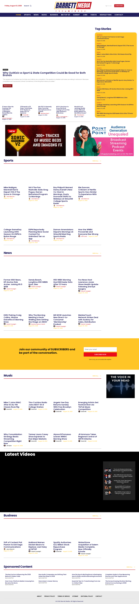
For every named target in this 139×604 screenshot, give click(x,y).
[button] (28, 6)
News (98, 87)
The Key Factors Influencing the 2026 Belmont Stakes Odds (18, 575)
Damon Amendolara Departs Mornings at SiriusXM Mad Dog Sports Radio (63, 233)
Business (99, 35)
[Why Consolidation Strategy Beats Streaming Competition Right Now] (15, 422)
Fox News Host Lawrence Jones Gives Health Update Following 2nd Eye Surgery (88, 284)
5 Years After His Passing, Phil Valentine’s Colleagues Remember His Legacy (8, 111)
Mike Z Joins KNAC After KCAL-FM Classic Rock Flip (114, 54)
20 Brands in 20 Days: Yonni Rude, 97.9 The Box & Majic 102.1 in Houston (26, 110)
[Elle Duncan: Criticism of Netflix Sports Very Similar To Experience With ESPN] (89, 175)
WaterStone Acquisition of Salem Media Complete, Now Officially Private (88, 547)
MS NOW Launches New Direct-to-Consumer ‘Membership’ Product (62, 320)
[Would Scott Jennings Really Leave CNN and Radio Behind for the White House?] (82, 98)
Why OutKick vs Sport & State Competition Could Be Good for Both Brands (44, 74)
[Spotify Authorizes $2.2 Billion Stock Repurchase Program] (64, 530)
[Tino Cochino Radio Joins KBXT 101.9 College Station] (40, 390)
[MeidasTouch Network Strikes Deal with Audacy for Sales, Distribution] (89, 303)
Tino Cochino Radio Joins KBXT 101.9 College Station (38, 404)
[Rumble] (81, 11)
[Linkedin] (65, 11)
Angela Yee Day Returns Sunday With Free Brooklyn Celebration (62, 406)
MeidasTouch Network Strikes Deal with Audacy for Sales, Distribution (88, 318)
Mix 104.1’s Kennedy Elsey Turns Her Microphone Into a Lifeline (45, 109)
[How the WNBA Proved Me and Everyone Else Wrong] (89, 218)
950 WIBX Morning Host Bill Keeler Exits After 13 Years (115, 113)
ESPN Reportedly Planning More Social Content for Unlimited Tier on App (39, 234)
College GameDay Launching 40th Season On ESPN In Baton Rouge (115, 105)
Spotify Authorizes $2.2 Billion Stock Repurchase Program (62, 546)
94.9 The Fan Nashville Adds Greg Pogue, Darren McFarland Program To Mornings (113, 62)
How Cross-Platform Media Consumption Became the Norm (19, 582)
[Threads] (78, 11)
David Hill (25, 115)
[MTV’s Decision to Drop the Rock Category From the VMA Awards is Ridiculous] (64, 98)
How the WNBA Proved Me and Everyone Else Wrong (88, 231)
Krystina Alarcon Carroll (38, 324)
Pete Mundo (80, 115)
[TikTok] (72, 11)
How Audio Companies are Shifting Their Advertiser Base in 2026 (52, 575)
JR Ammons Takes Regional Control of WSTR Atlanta (87, 436)
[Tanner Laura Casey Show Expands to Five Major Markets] (40, 422)
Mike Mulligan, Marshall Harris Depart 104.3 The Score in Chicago (115, 46)
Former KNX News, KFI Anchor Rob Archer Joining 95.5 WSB (115, 90)
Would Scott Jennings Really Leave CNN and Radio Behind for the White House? (80, 110)
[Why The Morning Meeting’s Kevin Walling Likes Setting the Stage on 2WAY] (40, 303)
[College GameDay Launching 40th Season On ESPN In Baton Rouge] (15, 218)
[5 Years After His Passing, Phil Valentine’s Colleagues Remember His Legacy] (10, 98)
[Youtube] (69, 11)
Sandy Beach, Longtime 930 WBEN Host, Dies (112, 98)
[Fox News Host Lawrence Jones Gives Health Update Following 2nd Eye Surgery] (89, 268)
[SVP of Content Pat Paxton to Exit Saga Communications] (15, 530)
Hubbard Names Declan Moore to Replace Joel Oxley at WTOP (38, 546)
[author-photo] (3, 116)
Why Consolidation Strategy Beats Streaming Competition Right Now (13, 439)
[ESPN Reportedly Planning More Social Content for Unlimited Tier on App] (40, 218)
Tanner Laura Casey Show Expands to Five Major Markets (38, 436)
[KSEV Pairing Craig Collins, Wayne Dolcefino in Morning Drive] (15, 303)
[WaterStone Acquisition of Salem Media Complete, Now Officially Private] (89, 530)
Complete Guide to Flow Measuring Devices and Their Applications (117, 575)
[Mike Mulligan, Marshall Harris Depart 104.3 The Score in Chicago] (15, 175)
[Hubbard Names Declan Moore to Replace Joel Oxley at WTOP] (40, 530)
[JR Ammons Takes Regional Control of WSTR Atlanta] (89, 422)
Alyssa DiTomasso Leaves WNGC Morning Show (62, 436)
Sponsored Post (9, 578)
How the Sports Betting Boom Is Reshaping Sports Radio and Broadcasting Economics (87, 575)
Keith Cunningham (61, 116)
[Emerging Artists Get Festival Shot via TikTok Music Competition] (89, 390)
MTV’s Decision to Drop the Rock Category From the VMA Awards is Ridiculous (63, 110)
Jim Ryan (9, 445)
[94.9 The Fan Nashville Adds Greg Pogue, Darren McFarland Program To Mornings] (40, 175)
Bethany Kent (45, 113)
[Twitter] (59, 11)
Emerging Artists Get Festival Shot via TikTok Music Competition (88, 406)
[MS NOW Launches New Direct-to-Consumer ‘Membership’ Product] (64, 303)
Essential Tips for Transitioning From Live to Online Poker (86, 582)
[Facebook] (56, 11)
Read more (7, 86)
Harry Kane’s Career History (48, 581)
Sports (99, 43)
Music (98, 52)
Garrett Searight (7, 118)
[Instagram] (62, 11)
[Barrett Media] (73, 5)
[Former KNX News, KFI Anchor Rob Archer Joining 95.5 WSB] (15, 268)
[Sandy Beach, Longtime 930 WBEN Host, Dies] (40, 268)
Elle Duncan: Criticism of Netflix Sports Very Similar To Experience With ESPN (115, 81)
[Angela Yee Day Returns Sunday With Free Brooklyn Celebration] (64, 390)
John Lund (84, 236)
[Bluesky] (75, 11)
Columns (5, 69)
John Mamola (10, 196)
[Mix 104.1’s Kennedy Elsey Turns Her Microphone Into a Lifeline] (46, 98)
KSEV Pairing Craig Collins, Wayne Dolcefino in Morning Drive (13, 318)
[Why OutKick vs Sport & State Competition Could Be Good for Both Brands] (46, 48)
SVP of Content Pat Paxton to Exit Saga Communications (110, 37)
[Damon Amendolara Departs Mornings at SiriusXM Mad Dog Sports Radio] (64, 218)
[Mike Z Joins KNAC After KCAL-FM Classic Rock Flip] (15, 390)
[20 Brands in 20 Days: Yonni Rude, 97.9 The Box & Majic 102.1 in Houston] (28, 98)
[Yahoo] (85, 11)
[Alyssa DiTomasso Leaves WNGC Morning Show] (64, 422)
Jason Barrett (10, 549)
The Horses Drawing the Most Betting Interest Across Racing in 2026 (118, 582)
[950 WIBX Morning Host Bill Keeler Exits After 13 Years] (64, 268)
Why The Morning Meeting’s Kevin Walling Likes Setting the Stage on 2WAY (38, 318)
